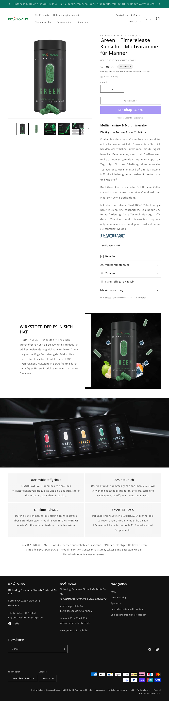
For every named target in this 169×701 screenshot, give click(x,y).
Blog (113, 591)
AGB (132, 690)
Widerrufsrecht (144, 690)
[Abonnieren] (64, 649)
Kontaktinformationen (117, 690)
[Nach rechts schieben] (88, 129)
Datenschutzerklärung (151, 693)
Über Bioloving (118, 597)
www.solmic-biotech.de (74, 630)
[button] (69, 15)
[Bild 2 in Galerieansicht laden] (36, 129)
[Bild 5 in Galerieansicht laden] (78, 129)
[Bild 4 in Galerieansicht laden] (64, 129)
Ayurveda (116, 603)
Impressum (100, 690)
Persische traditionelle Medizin (127, 608)
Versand (117, 71)
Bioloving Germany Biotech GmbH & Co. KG (55, 690)
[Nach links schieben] (12, 129)
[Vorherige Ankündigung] (9, 4)
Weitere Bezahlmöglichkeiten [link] (131, 118)
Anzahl (103, 82)
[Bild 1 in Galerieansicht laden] (22, 129)
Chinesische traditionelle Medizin (128, 614)
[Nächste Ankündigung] (159, 4)
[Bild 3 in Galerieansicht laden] (50, 129)
